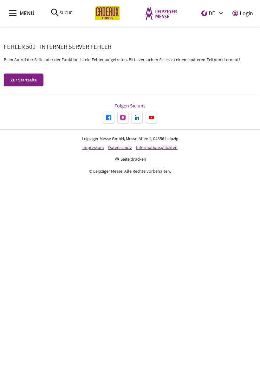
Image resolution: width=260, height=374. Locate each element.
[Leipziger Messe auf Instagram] (122, 117)
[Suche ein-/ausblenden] (55, 13)
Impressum (93, 147)
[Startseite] (107, 13)
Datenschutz (120, 147)
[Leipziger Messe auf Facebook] (108, 117)
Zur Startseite (23, 80)
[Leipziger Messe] (161, 13)
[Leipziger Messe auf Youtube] (151, 117)
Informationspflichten (157, 147)
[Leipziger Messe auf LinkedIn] (137, 117)
